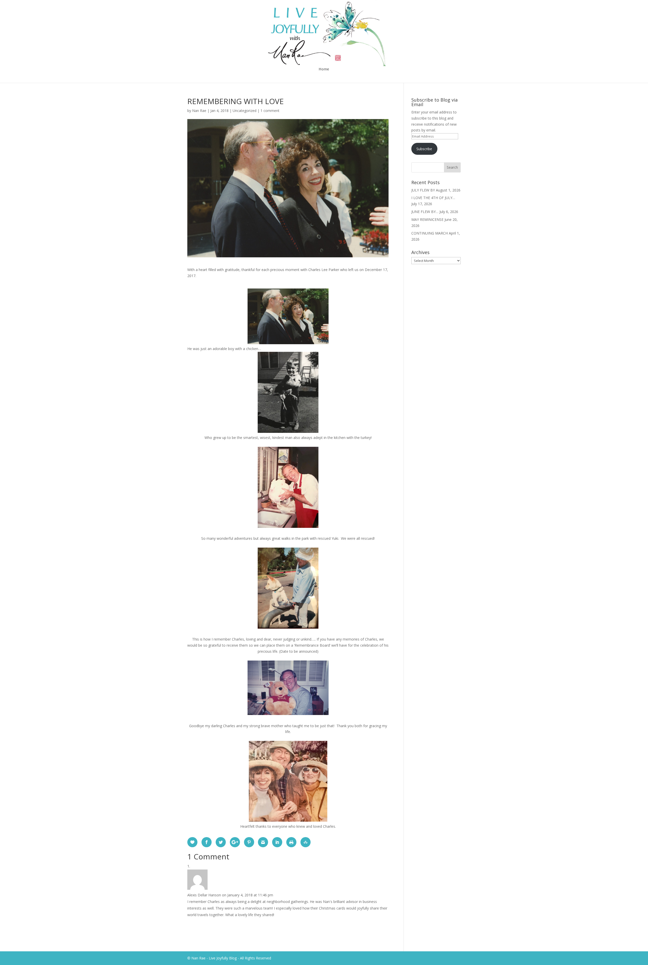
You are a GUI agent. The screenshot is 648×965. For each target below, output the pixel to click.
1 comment (269, 110)
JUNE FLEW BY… (424, 211)
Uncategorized (244, 110)
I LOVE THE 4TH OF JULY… (433, 197)
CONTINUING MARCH (429, 233)
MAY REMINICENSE (427, 219)
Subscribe (424, 148)
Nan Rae (199, 110)
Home (324, 69)
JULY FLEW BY (423, 190)
